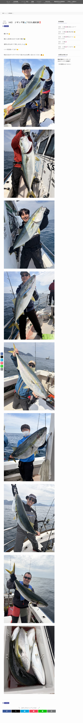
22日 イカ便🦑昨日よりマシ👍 (66, 37)
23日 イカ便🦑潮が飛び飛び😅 (66, 32)
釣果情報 (6, 26)
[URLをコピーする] (51, 711)
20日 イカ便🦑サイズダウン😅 (66, 47)
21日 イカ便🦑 (62, 42)
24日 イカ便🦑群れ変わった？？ (67, 27)
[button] (7, 711)
